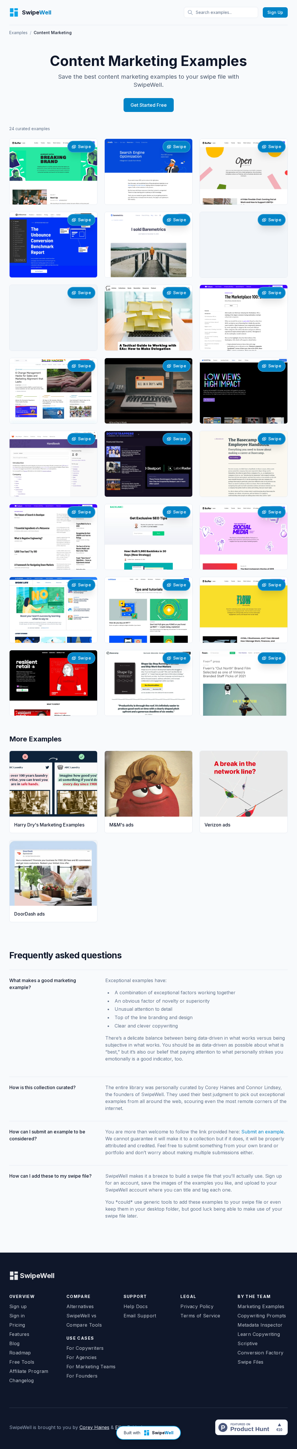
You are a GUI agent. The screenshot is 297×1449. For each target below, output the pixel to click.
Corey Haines (94, 1427)
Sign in (17, 1316)
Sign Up (275, 12)
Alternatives (80, 1306)
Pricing (17, 1325)
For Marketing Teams (91, 1366)
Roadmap (20, 1353)
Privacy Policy (196, 1306)
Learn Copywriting (259, 1334)
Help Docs (136, 1306)
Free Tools (21, 1362)
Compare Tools (84, 1325)
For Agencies (81, 1357)
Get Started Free (149, 105)
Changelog (21, 1380)
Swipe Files (250, 1362)
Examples (18, 32)
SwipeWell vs (81, 1316)
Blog (14, 1343)
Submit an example (262, 1132)
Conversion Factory (260, 1353)
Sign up (18, 1306)
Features (19, 1334)
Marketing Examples (261, 1306)
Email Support (140, 1316)
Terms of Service (200, 1316)
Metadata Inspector (260, 1325)
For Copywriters (85, 1348)
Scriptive (248, 1343)
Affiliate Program (28, 1371)
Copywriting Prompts (262, 1316)
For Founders (82, 1376)
